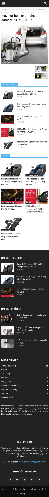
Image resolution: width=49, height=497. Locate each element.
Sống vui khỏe (7, 381)
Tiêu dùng (5, 373)
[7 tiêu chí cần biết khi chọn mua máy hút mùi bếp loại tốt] (7, 343)
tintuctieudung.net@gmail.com (32, 461)
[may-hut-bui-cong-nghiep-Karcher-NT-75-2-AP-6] (24, 63)
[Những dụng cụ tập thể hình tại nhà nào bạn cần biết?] (7, 318)
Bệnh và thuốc (7, 397)
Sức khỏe (5, 377)
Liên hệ (14, 489)
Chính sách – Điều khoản (38, 489)
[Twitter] (17, 479)
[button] (45, 3)
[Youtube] (38, 479)
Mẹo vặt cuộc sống (9, 389)
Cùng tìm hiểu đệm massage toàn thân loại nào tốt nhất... (30, 328)
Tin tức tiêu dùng (8, 175)
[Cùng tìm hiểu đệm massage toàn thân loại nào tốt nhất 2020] (7, 330)
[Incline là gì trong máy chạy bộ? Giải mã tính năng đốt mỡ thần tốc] (7, 144)
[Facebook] (10, 479)
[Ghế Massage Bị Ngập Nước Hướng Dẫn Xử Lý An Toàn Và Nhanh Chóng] (7, 107)
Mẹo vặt (4, 393)
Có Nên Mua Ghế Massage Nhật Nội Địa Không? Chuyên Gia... (31, 130)
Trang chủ (5, 10)
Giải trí (28, 203)
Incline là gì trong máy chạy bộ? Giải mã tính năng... (10, 236)
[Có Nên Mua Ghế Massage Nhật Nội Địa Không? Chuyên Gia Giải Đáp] (7, 132)
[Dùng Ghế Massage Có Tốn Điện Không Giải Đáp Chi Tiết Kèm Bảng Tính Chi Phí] (7, 94)
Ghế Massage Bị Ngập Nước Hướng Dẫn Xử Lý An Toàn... (31, 105)
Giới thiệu (23, 489)
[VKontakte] (31, 479)
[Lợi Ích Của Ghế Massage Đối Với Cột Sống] (7, 119)
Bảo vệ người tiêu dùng (11, 385)
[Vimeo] (24, 479)
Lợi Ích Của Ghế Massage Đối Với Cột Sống (12, 207)
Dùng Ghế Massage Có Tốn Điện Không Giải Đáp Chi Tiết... (30, 92)
